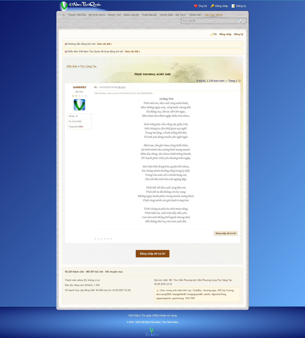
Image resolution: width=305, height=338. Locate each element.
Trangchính (63, 15)
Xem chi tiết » (104, 44)
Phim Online (149, 15)
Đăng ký (238, 34)
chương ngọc (210, 290)
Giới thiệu (134, 315)
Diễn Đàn (72, 66)
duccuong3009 (163, 294)
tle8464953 (79, 87)
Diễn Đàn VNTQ (214, 15)
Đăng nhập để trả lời (226, 233)
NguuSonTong (219, 294)
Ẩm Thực (180, 15)
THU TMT (190, 298)
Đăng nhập (225, 34)
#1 (95, 87)
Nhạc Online (131, 15)
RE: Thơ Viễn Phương (180, 280)
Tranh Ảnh (166, 15)
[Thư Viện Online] (84, 6)
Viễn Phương (204, 280)
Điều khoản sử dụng (165, 315)
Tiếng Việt (195, 15)
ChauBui (197, 290)
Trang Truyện (77, 15)
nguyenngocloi (163, 298)
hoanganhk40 (179, 294)
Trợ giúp (146, 315)
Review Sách (97, 15)
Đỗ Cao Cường (226, 290)
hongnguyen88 (194, 294)
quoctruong (178, 298)
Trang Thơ (114, 15)
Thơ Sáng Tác (88, 66)
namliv (207, 294)
